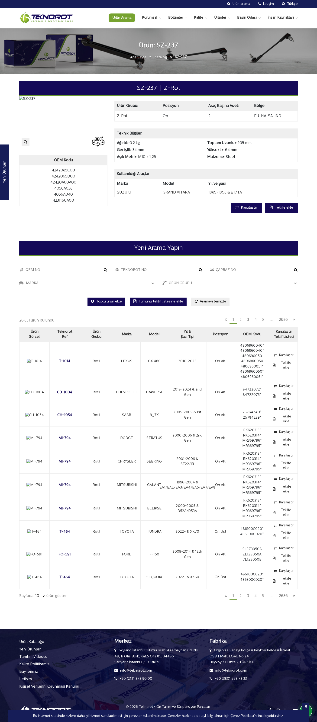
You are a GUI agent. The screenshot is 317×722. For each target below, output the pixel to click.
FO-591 (64, 554)
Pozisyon (220, 334)
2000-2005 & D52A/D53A (187, 508)
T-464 (64, 532)
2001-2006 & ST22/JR (187, 461)
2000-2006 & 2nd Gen (187, 438)
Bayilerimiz (28, 672)
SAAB (126, 415)
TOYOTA (127, 532)
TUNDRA (154, 532)
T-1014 (64, 361)
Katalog (160, 57)
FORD (127, 554)
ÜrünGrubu (96, 334)
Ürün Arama (121, 18)
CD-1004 (64, 392)
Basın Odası (247, 18)
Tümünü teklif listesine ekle (160, 301)
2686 (283, 320)
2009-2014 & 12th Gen (187, 554)
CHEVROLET (126, 392)
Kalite (198, 18)
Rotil (96, 361)
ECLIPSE (154, 508)
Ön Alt (220, 361)
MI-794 (64, 438)
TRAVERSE (154, 392)
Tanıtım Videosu (33, 657)
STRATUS (154, 438)
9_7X (154, 415)
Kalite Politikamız (34, 664)
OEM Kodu (252, 334)
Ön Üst (220, 532)
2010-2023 (187, 361)
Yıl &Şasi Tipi (187, 334)
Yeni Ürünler (30, 649)
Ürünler (220, 18)
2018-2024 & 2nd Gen (187, 392)
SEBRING (154, 461)
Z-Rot (122, 116)
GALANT (154, 485)
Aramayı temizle (212, 301)
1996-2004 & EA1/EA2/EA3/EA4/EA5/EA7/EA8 (187, 485)
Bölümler (175, 18)
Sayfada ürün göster (43, 596)
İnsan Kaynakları (281, 18)
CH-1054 (64, 415)
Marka (127, 334)
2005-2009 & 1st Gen (187, 415)
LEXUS (126, 361)
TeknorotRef (64, 334)
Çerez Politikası (242, 716)
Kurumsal (149, 18)
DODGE (126, 438)
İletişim (25, 679)
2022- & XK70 (187, 532)
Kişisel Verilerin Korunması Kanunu (49, 687)
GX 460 (154, 361)
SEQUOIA (154, 577)
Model (154, 334)
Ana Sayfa (138, 57)
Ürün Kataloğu (31, 642)
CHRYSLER (127, 461)
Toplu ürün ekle (108, 301)
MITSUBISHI (127, 485)
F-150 (154, 554)
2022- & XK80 (187, 577)
